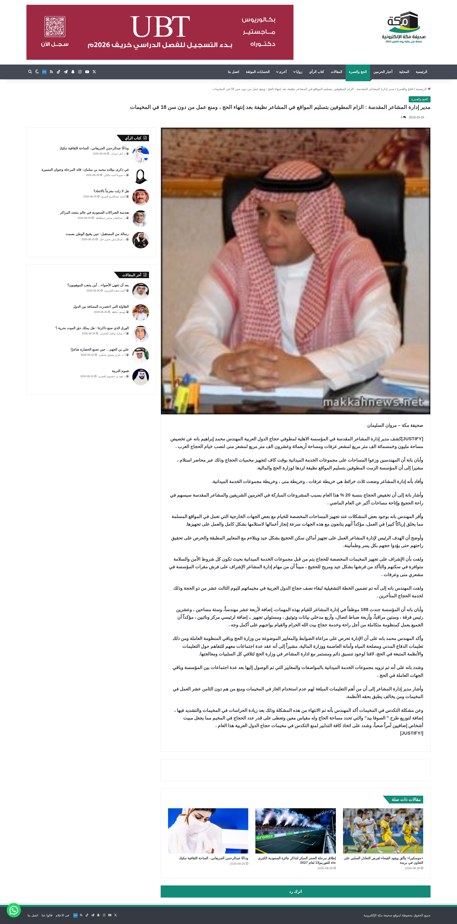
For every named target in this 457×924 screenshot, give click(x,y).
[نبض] (44, 72)
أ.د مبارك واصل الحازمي (112, 333)
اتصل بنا (233, 72)
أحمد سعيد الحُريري (114, 290)
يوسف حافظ (118, 312)
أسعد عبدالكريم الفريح (113, 196)
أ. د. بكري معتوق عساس (112, 354)
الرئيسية (421, 72)
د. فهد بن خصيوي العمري (111, 376)
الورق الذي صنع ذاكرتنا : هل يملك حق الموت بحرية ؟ (92, 328)
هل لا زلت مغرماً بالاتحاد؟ (111, 191)
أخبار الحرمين (382, 72)
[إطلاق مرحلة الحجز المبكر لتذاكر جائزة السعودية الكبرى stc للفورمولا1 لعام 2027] (295, 831)
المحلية (404, 72)
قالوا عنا (47, 915)
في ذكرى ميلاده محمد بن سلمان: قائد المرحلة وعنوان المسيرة (85, 169)
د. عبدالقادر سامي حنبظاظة (110, 217)
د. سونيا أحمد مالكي (114, 175)
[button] (14, 910)
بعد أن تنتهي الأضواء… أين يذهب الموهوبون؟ (98, 285)
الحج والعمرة (358, 72)
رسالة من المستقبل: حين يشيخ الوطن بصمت (97, 234)
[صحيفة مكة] (404, 27)
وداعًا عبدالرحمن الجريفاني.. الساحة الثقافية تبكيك (213, 858)
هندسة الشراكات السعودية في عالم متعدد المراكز (94, 212)
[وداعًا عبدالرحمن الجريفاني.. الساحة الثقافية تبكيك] (208, 831)
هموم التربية (120, 371)
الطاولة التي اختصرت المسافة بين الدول (101, 306)
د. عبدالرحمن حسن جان (112, 239)
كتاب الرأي (316, 72)
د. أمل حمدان (118, 153)
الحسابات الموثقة (258, 72)
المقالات (336, 72)
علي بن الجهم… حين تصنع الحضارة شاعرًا (100, 349)
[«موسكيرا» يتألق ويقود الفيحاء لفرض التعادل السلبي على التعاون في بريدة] (383, 831)
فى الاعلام (62, 915)
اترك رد (295, 891)
